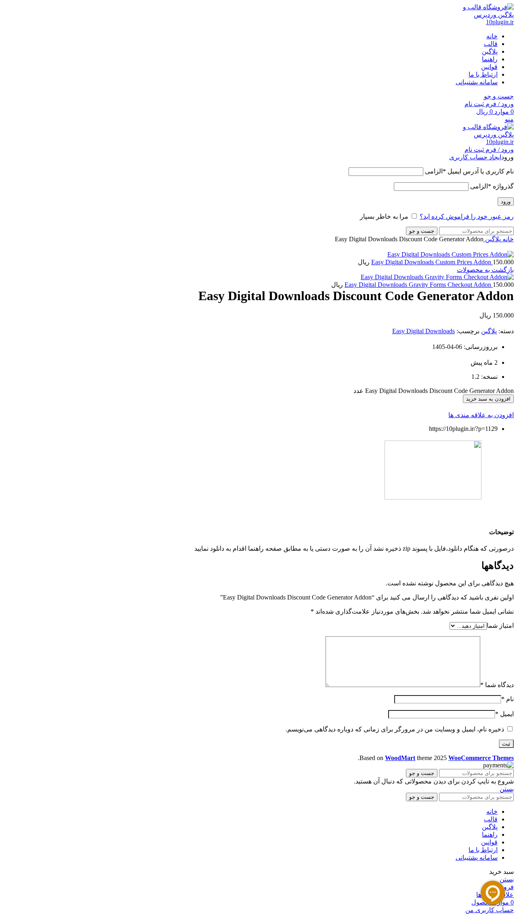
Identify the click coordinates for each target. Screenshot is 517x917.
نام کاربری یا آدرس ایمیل (469, 171)
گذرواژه (492, 186)
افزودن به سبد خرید (488, 399)
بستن (507, 788)
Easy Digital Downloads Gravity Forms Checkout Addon (419, 284)
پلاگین (492, 239)
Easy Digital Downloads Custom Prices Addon (432, 262)
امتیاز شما (500, 625)
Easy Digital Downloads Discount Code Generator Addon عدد (433, 390)
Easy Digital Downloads (423, 331)
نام (507, 699)
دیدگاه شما (497, 684)
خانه (507, 239)
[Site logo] (483, 22)
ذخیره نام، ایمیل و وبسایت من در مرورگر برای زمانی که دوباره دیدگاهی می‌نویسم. (395, 729)
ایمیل (504, 713)
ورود (506, 201)
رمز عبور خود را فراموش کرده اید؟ (467, 216)
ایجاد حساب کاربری (475, 157)
